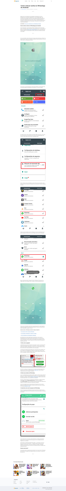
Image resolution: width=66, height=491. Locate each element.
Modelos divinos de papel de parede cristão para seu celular (35, 465)
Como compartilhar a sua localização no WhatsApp (28, 335)
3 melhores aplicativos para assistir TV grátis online (22, 472)
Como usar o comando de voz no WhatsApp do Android (33, 23)
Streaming (28, 482)
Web (27, 483)
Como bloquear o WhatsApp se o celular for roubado (28, 333)
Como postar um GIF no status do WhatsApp (27, 331)
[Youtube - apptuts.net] (48, 482)
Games (14, 482)
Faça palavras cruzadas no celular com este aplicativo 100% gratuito (35, 472)
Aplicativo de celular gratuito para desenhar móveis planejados (49, 465)
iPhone (21, 482)
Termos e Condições (22, 488)
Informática (15, 483)
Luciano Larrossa (24, 9)
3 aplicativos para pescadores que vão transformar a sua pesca (49, 472)
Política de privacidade (28, 488)
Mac (20, 483)
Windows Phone (35, 482)
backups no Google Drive (34, 376)
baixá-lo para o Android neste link (32, 29)
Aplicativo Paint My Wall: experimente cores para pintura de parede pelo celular (22, 466)
